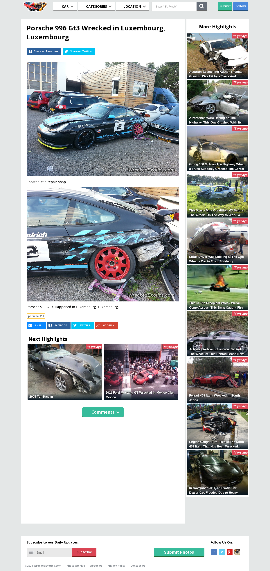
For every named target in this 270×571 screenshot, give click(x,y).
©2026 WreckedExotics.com (43, 565)
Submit (225, 6)
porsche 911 (36, 316)
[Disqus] (102, 469)
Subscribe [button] (84, 552)
